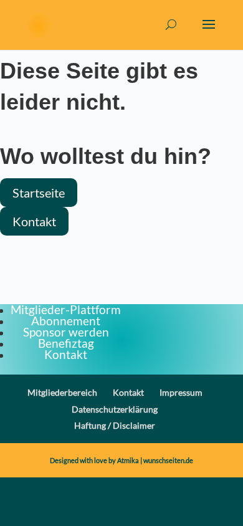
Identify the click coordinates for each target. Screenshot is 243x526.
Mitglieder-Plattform (66, 309)
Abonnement (65, 320)
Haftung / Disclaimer (114, 425)
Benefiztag (66, 343)
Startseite (38, 192)
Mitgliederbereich (62, 392)
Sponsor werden (66, 332)
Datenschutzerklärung (115, 409)
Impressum (181, 392)
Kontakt (34, 221)
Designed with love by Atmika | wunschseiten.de (121, 460)
